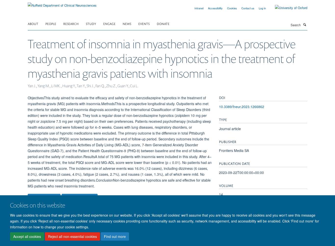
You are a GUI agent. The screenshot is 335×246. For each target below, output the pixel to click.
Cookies (232, 8)
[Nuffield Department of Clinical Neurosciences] (62, 3)
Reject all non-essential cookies (72, 236)
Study (91, 23)
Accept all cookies (27, 236)
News (127, 23)
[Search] (304, 24)
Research (71, 23)
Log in (262, 8)
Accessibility (215, 8)
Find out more (115, 236)
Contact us (247, 8)
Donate (163, 23)
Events (144, 23)
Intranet (199, 8)
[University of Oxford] (287, 8)
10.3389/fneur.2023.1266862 (241, 106)
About (33, 23)
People (50, 23)
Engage (109, 23)
